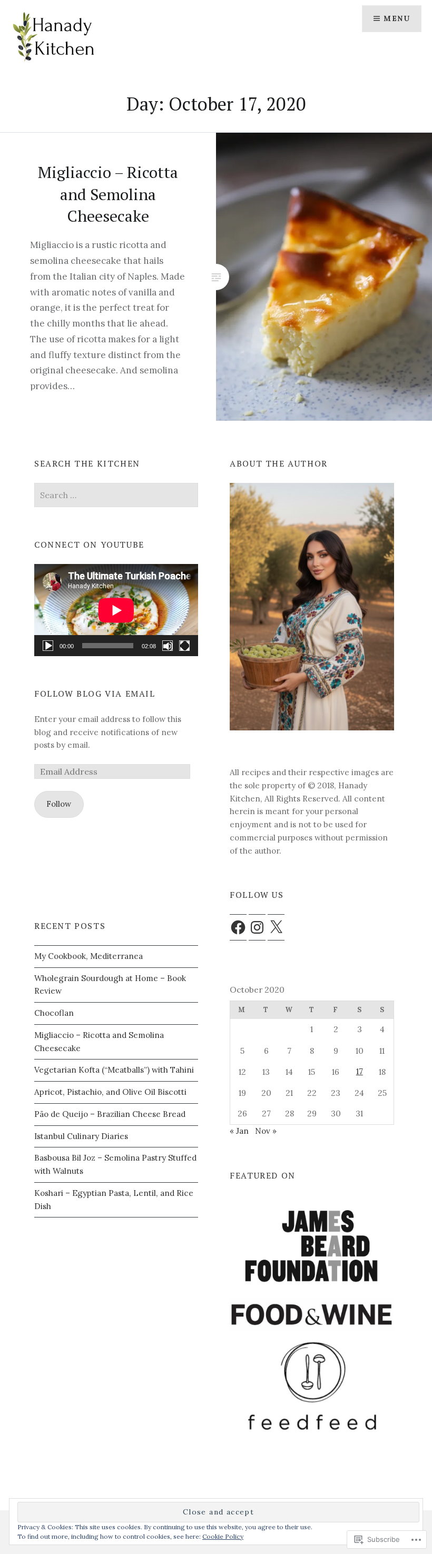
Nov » (266, 1131)
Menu (397, 18)
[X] (276, 927)
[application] (116, 610)
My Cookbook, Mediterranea (88, 956)
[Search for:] (116, 495)
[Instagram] (257, 927)
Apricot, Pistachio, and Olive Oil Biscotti (110, 1092)
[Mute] (167, 645)
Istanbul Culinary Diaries (81, 1136)
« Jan (239, 1131)
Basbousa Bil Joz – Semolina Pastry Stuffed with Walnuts (115, 1164)
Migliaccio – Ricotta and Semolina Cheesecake (99, 1041)
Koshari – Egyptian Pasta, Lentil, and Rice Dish (113, 1199)
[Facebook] (238, 927)
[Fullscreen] (184, 645)
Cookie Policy (222, 1536)
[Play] (48, 645)
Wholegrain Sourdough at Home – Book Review (110, 984)
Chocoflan (54, 1013)
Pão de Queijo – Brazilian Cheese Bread (109, 1114)
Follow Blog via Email (94, 693)
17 (359, 1071)
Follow (58, 804)
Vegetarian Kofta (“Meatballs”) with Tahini (114, 1070)
